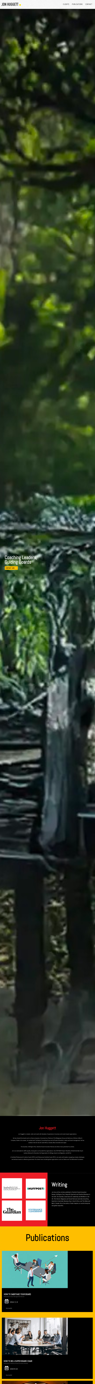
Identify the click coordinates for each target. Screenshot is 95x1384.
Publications (77, 4)
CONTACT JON (10, 568)
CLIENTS (66, 4)
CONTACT (88, 4)
